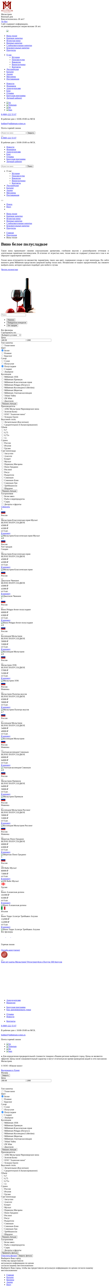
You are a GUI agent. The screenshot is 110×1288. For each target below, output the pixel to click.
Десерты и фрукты (12, 504)
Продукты (11, 50)
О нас (9, 55)
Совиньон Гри (10, 483)
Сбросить (5, 507)
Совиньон (9, 477)
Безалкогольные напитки (17, 48)
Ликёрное (8, 372)
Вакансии (16, 62)
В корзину (5, 533)
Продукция (11, 235)
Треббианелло (10, 486)
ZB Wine (8, 398)
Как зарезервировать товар (18, 1010)
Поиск (30, 166)
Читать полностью (9, 269)
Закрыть (31, 133)
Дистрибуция (12, 69)
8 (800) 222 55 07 (8, 114)
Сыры (7, 501)
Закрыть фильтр (25, 1256)
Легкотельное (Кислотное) (16, 422)
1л (5, 438)
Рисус (7, 472)
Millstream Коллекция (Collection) (19, 387)
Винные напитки (14, 43)
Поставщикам (12, 79)
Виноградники (18, 64)
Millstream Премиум (13, 379)
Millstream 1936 (11, 377)
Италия (7, 446)
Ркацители (9, 475)
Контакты (16, 67)
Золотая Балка (10, 411)
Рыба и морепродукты (14, 499)
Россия (7, 443)
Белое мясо (9, 496)
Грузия (7, 448)
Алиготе (8, 456)
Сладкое (8, 369)
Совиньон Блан (11, 480)
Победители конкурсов (17, 323)
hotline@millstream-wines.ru (13, 123)
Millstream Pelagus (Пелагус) (17, 385)
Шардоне (8, 488)
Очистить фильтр (9, 1255)
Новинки (11, 320)
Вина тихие (11, 36)
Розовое (8, 353)
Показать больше (9, 404)
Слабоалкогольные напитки (19, 45)
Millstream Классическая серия (18, 382)
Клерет (7, 459)
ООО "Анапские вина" (15, 414)
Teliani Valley (10, 395)
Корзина (10, 1280)
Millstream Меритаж (13, 390)
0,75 (6, 432)
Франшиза (11, 86)
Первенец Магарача (13, 464)
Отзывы (10, 93)
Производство (18, 60)
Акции (9, 74)
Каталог (10, 72)
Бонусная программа (15, 95)
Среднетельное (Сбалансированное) (20, 425)
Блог (8, 91)
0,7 (5, 430)
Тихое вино (9, 345)
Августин (8, 453)
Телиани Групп (11, 417)
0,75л (6, 435)
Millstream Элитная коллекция (18, 393)
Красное (8, 356)
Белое (7, 350)
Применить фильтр (10, 1253)
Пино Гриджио (11, 467)
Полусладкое (10, 366)
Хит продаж (12, 325)
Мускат (7, 461)
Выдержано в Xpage (10, 1070)
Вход (8, 1284)
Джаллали (9, 401)
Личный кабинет (14, 98)
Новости (10, 83)
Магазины (11, 76)
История (16, 57)
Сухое (7, 361)
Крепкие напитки (14, 38)
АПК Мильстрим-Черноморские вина (21, 409)
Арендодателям (13, 88)
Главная (10, 233)
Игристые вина (13, 40)
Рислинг (8, 469)
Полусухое (9, 364)
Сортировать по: (8, 332)
